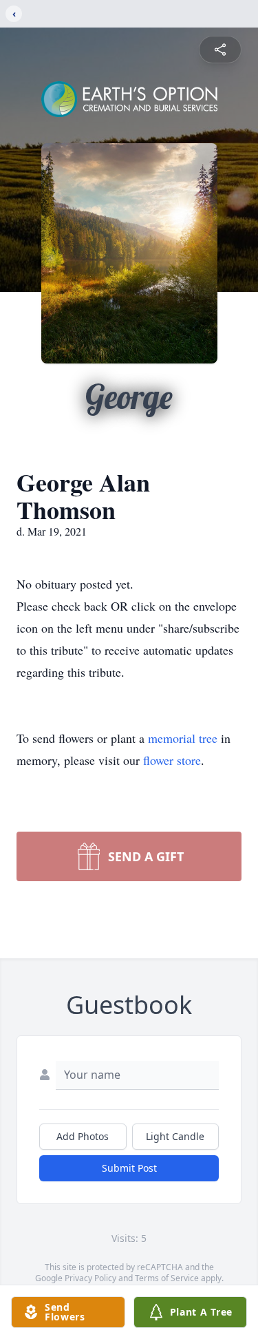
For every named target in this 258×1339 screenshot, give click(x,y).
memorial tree (182, 738)
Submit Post (129, 1167)
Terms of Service (167, 1278)
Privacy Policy (90, 1278)
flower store (172, 760)
